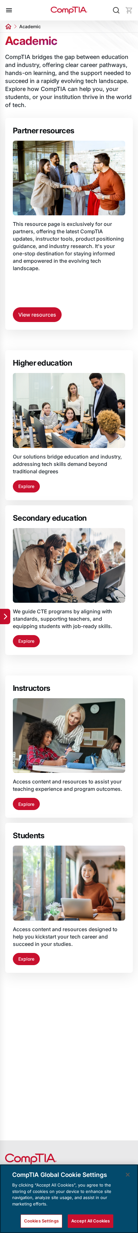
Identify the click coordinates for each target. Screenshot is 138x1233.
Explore (26, 486)
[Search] (116, 10)
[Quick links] (5, 616)
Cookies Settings (41, 1220)
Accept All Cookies (90, 1220)
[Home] (69, 10)
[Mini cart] (129, 10)
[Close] (128, 1175)
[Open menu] (9, 10)
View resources (37, 314)
